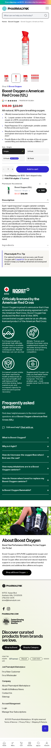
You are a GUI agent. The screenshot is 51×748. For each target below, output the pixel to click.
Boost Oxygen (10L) (23, 187)
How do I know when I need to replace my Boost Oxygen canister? (25, 480)
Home (4, 21)
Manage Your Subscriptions (14, 712)
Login (4, 708)
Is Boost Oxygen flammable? (25, 490)
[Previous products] (40, 184)
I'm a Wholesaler (9, 675)
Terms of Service (10, 722)
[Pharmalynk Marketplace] (15, 8)
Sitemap (6, 697)
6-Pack (10, 159)
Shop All (12, 86)
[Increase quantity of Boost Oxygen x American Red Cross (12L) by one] (12, 169)
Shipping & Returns (39, 722)
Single (8, 152)
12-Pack (32, 159)
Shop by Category (30, 647)
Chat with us (27, 427)
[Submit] (45, 15)
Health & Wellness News (13, 689)
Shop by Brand (11, 647)
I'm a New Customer (11, 672)
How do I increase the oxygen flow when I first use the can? (25, 456)
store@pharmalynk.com (11, 600)
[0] (21, 743)
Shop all (24, 659)
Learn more (36, 659)
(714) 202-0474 (8, 598)
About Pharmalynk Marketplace (16, 686)
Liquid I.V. (19, 260)
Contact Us (7, 693)
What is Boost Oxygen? (25, 437)
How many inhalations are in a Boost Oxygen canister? (25, 468)
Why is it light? (25, 446)
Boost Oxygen (13, 21)
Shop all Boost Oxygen (16, 572)
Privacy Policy (24, 722)
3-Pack (32, 152)
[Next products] (46, 184)
